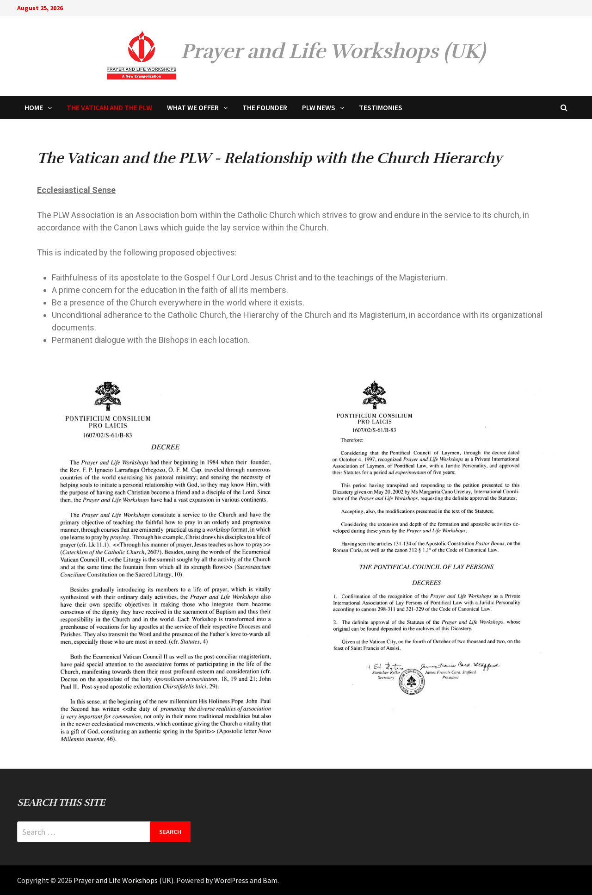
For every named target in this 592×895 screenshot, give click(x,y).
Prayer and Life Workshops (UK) (333, 51)
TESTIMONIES (380, 107)
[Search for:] (104, 831)
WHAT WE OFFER (193, 107)
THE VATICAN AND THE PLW (109, 107)
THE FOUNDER (264, 107)
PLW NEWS (318, 107)
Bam (270, 880)
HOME (34, 107)
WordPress (231, 880)
